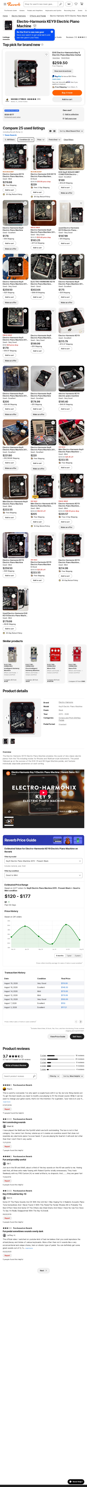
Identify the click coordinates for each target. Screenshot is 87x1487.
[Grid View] (50, 131)
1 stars (43, 1069)
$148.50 (64, 987)
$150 (63, 1003)
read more (6, 1102)
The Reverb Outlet (10, 10)
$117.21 (64, 1007)
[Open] (80, 861)
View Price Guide (57, 1036)
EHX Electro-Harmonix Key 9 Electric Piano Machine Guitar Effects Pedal (66, 53)
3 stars (43, 1062)
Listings (6, 37)
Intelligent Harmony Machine (11, 669)
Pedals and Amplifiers (35, 10)
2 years (78, 956)
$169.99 (64, 999)
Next (42, 1270)
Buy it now (67, 92)
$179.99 (64, 991)
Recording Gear (69, 10)
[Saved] (76, 3)
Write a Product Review (16, 1065)
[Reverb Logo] (13, 4)
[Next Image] (37, 717)
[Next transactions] (80, 1022)
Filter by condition (12, 871)
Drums (80, 10)
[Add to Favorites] (35, 25)
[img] (31, 99)
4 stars (43, 1059)
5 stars (43, 1055)
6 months (60, 956)
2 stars (43, 1066)
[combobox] (41, 861)
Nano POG (72, 668)
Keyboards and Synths (53, 10)
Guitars (22, 10)
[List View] (54, 131)
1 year (69, 956)
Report (7, 1109)
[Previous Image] (7, 717)
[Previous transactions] (76, 1022)
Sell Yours (77, 1036)
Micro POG (51, 668)
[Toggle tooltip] (42, 44)
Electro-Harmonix (66, 702)
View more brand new (62, 71)
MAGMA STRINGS (18, 99)
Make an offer (66, 193)
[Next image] (25, 157)
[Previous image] (6, 157)
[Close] (52, 31)
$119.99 (64, 983)
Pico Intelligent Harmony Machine (32, 669)
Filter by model (10, 857)
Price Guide (57, 37)
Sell (69, 4)
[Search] (60, 4)
